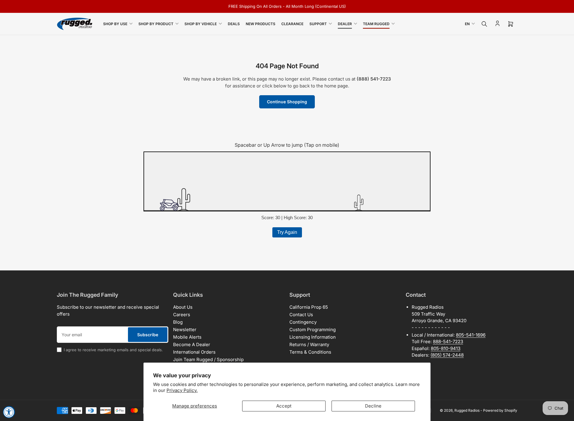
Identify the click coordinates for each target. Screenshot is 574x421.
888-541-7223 (448, 341)
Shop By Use (115, 24)
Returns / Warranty (309, 344)
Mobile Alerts (187, 337)
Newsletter (184, 329)
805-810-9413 (445, 348)
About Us (183, 307)
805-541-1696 (471, 335)
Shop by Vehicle (200, 24)
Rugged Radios (467, 410)
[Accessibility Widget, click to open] (9, 412)
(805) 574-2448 (447, 355)
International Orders (194, 352)
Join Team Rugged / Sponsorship (208, 359)
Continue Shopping (287, 101)
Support (318, 24)
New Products (260, 24)
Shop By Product (155, 24)
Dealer (345, 24)
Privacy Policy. (182, 390)
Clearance (292, 24)
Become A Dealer (191, 344)
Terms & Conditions (310, 352)
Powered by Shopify (500, 410)
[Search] (484, 24)
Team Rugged (376, 24)
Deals (234, 24)
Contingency (303, 322)
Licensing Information (312, 337)
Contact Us (301, 314)
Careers (181, 314)
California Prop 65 (308, 307)
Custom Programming (312, 329)
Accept (283, 406)
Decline (373, 406)
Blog (178, 322)
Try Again (287, 232)
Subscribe (147, 334)
